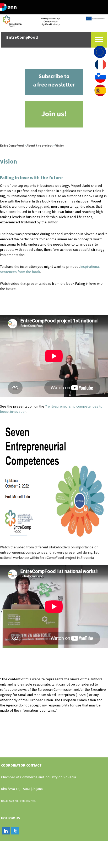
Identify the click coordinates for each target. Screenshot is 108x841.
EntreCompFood (12, 145)
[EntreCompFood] (54, 20)
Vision (59, 145)
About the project (39, 145)
